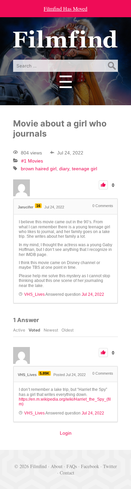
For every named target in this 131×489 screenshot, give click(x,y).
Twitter (110, 466)
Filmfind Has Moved (65, 8)
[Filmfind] (65, 43)
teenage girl (84, 168)
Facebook (90, 466)
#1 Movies (32, 161)
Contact (67, 472)
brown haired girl (38, 168)
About (56, 466)
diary (64, 168)
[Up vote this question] (103, 185)
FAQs (72, 466)
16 (38, 206)
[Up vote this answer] (103, 352)
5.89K (44, 373)
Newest (51, 330)
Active (19, 330)
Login (66, 433)
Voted (34, 330)
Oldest (67, 330)
